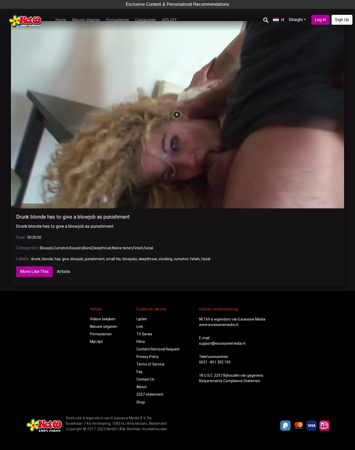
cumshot (181, 259)
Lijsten (141, 319)
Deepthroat (102, 248)
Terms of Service (150, 364)
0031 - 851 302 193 (215, 362)
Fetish (138, 248)
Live (139, 326)
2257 (218, 375)
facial (205, 259)
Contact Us (145, 379)
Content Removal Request (158, 349)
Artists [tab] (63, 271)
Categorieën (145, 19)
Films (140, 342)
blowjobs (129, 259)
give (65, 259)
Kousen (75, 248)
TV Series (144, 334)
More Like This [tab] (34, 271)
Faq (139, 372)
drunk (35, 259)
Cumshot (61, 248)
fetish (195, 259)
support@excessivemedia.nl (222, 343)
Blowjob (46, 248)
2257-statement (149, 394)
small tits (113, 259)
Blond (87, 248)
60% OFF (169, 19)
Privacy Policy (147, 357)
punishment (94, 259)
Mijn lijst (96, 342)
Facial (148, 248)
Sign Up (342, 19)
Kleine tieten (122, 248)
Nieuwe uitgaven (86, 19)
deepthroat (148, 259)
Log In (320, 19)
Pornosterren (117, 19)
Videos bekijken (102, 319)
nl (282, 19)
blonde (47, 259)
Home (61, 19)
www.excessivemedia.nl (218, 325)
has (58, 259)
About (141, 387)
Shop (140, 402)
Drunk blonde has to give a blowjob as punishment (73, 217)
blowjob (76, 259)
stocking (165, 259)
